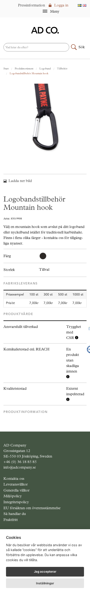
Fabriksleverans (20, 283)
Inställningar (45, 583)
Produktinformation (25, 412)
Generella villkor (16, 490)
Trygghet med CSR (73, 332)
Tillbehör (62, 68)
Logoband (45, 68)
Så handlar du (14, 514)
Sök (81, 47)
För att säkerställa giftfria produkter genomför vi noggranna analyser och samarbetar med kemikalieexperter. (72, 363)
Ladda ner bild (20, 181)
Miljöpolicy (12, 496)
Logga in (60, 5)
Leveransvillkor (15, 484)
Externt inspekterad (75, 391)
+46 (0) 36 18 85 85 (20, 462)
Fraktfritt (10, 519)
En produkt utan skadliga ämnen (72, 360)
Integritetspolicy (16, 502)
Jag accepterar (45, 571)
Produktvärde (18, 314)
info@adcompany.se (19, 467)
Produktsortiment (24, 68)
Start (6, 68)
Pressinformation (31, 5)
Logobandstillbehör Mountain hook (29, 73)
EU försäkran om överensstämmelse (31, 508)
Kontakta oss (13, 478)
